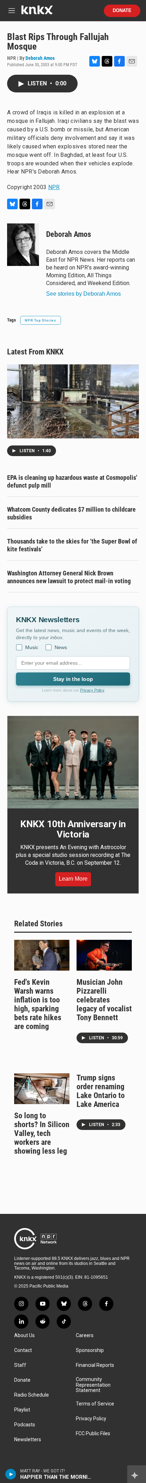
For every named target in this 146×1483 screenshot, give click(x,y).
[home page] (37, 13)
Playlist (22, 1410)
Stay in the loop (73, 679)
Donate (122, 10)
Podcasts (24, 1424)
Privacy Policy (92, 690)
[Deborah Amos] (23, 244)
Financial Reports (95, 1365)
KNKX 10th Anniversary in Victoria (73, 829)
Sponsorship (90, 1350)
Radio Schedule (31, 1395)
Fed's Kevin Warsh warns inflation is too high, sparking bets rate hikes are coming (37, 1004)
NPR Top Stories (40, 320)
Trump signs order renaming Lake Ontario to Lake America (101, 1091)
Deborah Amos (40, 58)
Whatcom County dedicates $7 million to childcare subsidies (71, 513)
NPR (54, 187)
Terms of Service (95, 1404)
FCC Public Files (93, 1433)
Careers (85, 1335)
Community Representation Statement (93, 1385)
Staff (20, 1365)
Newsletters (27, 1439)
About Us (24, 1335)
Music (31, 647)
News (61, 647)
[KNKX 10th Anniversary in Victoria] (73, 762)
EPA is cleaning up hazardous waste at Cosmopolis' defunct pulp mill (72, 481)
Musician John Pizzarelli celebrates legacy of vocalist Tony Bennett (104, 1000)
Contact (23, 1350)
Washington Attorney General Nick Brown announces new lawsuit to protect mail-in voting (69, 577)
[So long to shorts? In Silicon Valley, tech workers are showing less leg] (41, 1088)
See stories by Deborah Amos (83, 294)
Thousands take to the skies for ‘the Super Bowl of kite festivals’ (72, 545)
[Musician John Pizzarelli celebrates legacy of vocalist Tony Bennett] (104, 955)
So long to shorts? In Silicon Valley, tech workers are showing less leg (41, 1133)
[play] (10, 1474)
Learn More (73, 879)
